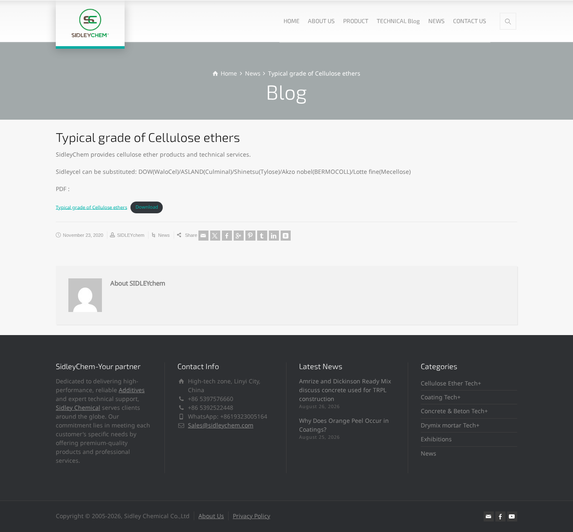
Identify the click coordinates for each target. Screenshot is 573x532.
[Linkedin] (274, 236)
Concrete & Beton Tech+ (454, 411)
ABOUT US (321, 20)
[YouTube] (512, 516)
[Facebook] (227, 236)
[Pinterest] (250, 236)
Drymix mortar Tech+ (450, 425)
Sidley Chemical (78, 407)
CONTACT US (469, 20)
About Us (211, 516)
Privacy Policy (251, 516)
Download (146, 207)
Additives (132, 390)
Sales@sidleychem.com (220, 425)
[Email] (203, 236)
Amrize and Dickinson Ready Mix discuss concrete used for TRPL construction (345, 390)
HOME (292, 20)
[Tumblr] (262, 236)
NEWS (436, 20)
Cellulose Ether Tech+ (451, 383)
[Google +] (239, 236)
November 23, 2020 (83, 235)
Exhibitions (436, 439)
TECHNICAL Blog (398, 20)
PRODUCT (355, 20)
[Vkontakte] (286, 236)
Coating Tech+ (441, 397)
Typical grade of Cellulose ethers (91, 207)
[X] (215, 236)
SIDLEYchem (130, 235)
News (164, 235)
